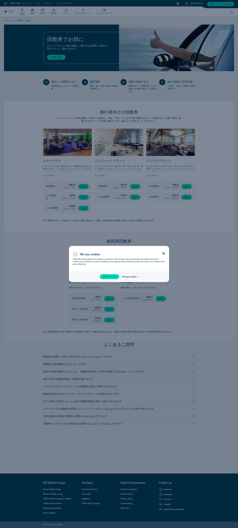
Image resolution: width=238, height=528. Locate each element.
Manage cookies (129, 277)
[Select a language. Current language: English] (163, 253)
